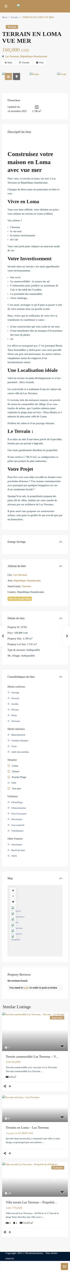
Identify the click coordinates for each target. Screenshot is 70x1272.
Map (10, 878)
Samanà (26, 586)
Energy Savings (16, 541)
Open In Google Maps (20, 598)
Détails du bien (16, 618)
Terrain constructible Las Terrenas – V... (32, 1056)
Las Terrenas (12, 56)
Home (5, 17)
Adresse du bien (17, 566)
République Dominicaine (33, 56)
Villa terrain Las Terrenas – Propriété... (31, 1202)
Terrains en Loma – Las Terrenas (27, 1127)
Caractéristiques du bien (21, 676)
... (42, 1071)
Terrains (14, 17)
